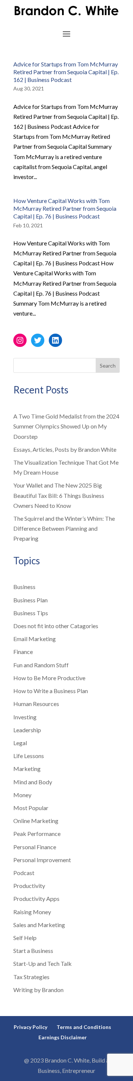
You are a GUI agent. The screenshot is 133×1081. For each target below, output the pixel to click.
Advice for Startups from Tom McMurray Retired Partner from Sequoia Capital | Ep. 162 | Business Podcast (66, 72)
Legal (20, 742)
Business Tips (30, 612)
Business (24, 586)
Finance (23, 651)
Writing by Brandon (38, 989)
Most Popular (30, 807)
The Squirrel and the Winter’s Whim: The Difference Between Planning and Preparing (64, 528)
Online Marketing (35, 820)
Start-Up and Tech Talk (42, 963)
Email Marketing (34, 638)
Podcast (23, 872)
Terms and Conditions (84, 1027)
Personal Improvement (42, 859)
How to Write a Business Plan (50, 690)
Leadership (27, 729)
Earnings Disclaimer (62, 1037)
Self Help (25, 937)
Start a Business (33, 950)
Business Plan (30, 599)
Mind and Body (32, 781)
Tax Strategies (31, 976)
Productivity (29, 885)
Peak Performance (37, 833)
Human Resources (36, 703)
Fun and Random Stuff (41, 664)
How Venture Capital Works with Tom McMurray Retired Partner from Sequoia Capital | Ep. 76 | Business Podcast (64, 208)
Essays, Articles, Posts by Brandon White (64, 449)
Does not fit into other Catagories (55, 625)
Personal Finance (34, 846)
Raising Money (32, 911)
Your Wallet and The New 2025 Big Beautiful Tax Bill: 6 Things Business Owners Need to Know (58, 495)
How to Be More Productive (49, 677)
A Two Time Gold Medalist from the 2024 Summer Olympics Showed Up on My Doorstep (66, 426)
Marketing (27, 768)
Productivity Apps (36, 898)
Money (22, 794)
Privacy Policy (30, 1027)
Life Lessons (28, 755)
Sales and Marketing (39, 924)
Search (108, 365)
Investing (25, 716)
